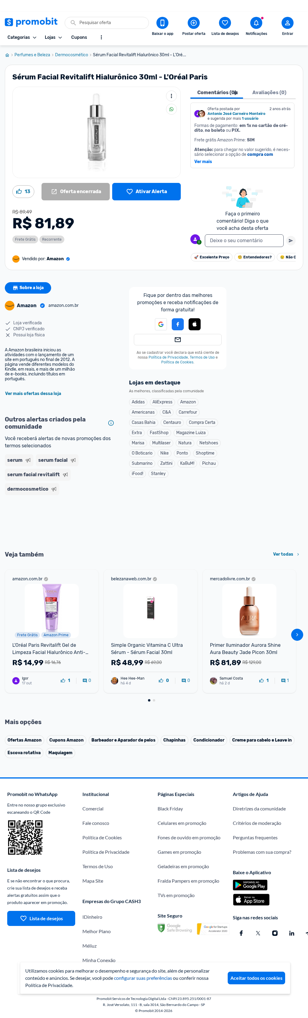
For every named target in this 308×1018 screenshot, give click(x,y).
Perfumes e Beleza (32, 55)
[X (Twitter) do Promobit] (258, 933)
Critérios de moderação (257, 823)
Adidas (138, 402)
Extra (137, 432)
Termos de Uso (202, 357)
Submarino (142, 463)
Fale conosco (95, 823)
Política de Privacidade (168, 357)
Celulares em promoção (182, 823)
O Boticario (142, 453)
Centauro (172, 422)
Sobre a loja (32, 287)
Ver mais (203, 161)
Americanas (143, 412)
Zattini (166, 463)
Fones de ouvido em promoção (189, 837)
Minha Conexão (99, 960)
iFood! (137, 473)
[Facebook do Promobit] (241, 933)
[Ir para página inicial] (9, 55)
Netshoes (208, 443)
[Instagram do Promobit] (274, 933)
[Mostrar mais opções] (101, 37)
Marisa (138, 443)
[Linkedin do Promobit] (291, 933)
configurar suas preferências (143, 978)
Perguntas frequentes (255, 837)
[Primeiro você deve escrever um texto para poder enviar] (291, 240)
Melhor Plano (96, 931)
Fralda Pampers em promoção (188, 881)
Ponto (182, 453)
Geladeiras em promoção (183, 866)
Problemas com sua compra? (262, 852)
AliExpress (162, 402)
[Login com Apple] (195, 324)
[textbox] (244, 240)
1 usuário (250, 118)
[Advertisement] (61, 522)
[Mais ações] (171, 96)
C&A (166, 412)
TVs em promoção (176, 895)
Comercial (92, 808)
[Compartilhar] (171, 109)
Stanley (158, 473)
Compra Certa (202, 422)
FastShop (159, 432)
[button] (195, 324)
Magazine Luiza (191, 432)
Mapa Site (92, 881)
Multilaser (161, 443)
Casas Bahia (144, 422)
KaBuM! (187, 463)
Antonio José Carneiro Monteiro (236, 114)
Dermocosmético (71, 55)
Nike (164, 453)
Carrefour (188, 412)
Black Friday (170, 808)
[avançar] (297, 635)
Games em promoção (179, 852)
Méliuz (89, 946)
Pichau (209, 463)
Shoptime (205, 453)
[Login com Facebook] (178, 324)
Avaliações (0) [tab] (269, 92)
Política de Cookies (177, 362)
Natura (185, 443)
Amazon (188, 402)
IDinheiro (92, 917)
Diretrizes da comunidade (259, 808)
